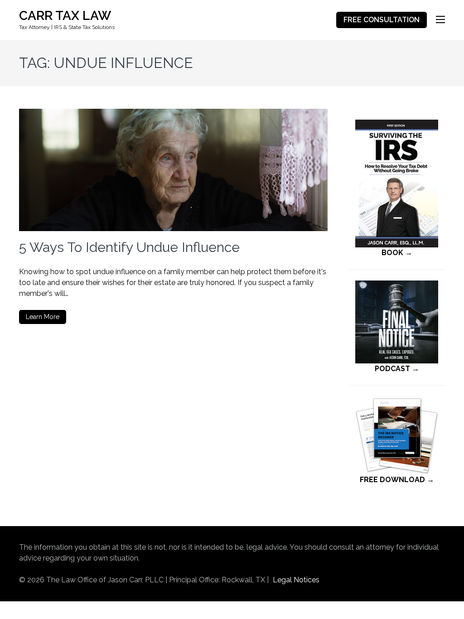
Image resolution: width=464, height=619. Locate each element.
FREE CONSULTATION (381, 19)
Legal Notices (296, 579)
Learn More (42, 316)
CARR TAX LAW (65, 15)
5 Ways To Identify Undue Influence (129, 247)
